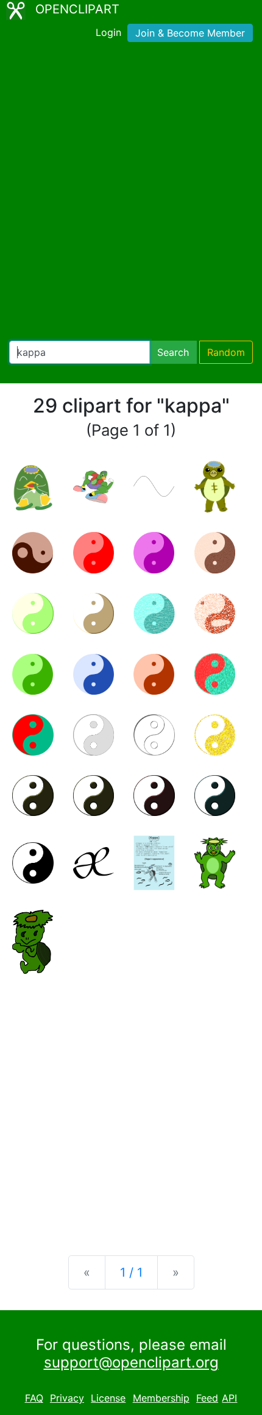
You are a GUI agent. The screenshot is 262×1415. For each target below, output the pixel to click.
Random (226, 352)
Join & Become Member (190, 33)
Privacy (67, 1398)
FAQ (34, 1398)
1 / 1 (131, 1272)
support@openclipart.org (131, 1362)
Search (173, 352)
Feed (207, 1398)
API (229, 1398)
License (108, 1398)
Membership (161, 1398)
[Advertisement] (131, 194)
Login (108, 32)
